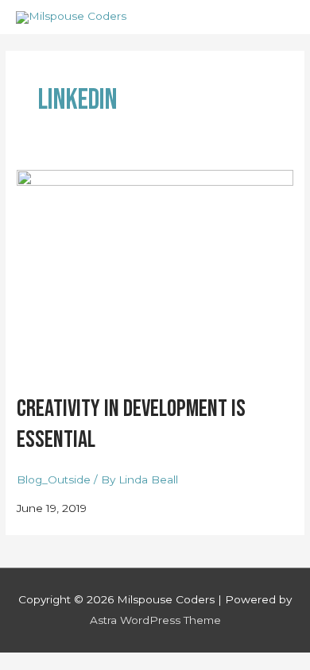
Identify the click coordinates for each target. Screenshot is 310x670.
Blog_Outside (54, 479)
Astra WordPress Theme (155, 620)
